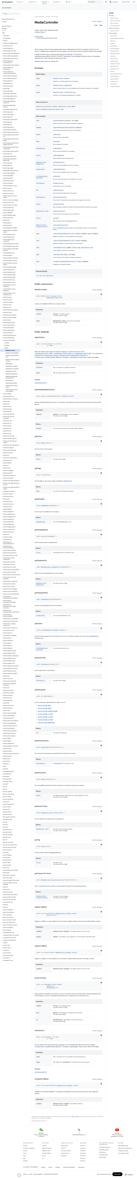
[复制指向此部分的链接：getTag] (41, 840)
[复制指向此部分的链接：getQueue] (43, 624)
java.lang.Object (39, 36)
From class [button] (45, 275)
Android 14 (83, 1153)
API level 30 (99, 840)
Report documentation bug (125, 1148)
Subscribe (117, 1174)
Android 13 (83, 1155)
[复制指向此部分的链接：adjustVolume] (46, 337)
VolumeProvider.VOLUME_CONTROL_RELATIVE (73, 355)
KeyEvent (72, 127)
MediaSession (68, 481)
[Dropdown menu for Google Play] (62, 2)
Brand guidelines (38, 1174)
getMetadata (57, 148)
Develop (44, 2)
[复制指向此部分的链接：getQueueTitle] (47, 658)
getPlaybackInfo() (41, 383)
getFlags (56, 141)
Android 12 (83, 1158)
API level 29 (99, 773)
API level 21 (99, 21)
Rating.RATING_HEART (44, 708)
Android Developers (39, 16)
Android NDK (102, 1157)
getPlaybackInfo (58, 162)
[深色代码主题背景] (101, 294)
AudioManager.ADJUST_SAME (82, 353)
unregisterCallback (59, 261)
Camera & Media (46, 1153)
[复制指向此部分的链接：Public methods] (50, 332)
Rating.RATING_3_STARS (45, 714)
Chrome (50, 1167)
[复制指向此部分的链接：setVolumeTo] (46, 1031)
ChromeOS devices (66, 1150)
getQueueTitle (57, 183)
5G (43, 1158)
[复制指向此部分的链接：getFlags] (42, 468)
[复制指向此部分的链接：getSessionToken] (49, 806)
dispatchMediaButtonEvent (61, 127)
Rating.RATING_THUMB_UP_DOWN (47, 711)
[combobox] (95, 1)
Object (43, 32)
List (37, 176)
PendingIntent (40, 197)
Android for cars (65, 1153)
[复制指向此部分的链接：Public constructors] (54, 284)
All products (81, 1167)
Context (49, 106)
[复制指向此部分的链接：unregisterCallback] (50, 1079)
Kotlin (95, 25)
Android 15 (83, 1150)
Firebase (58, 1167)
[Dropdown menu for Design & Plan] (38, 2)
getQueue (56, 176)
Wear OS (63, 1148)
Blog (69, 2)
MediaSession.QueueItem (51, 630)
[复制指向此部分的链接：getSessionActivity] (50, 741)
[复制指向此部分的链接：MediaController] (48, 290)
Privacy (44, 1155)
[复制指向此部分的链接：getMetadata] (46, 499)
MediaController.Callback (61, 78)
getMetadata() (94, 636)
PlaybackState (40, 169)
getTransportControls (60, 225)
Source (25, 1153)
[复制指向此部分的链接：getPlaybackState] (49, 593)
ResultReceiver (85, 247)
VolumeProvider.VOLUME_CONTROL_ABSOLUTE (48, 357)
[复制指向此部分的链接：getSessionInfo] (47, 773)
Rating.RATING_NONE (44, 705)
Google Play (56, 2)
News (24, 1155)
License (30, 1174)
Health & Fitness (46, 1150)
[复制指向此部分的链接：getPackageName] (49, 530)
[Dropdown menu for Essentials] (24, 2)
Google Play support (123, 1150)
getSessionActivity (59, 197)
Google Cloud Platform (69, 1167)
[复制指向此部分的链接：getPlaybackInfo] (48, 561)
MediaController (41, 106)
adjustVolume (57, 120)
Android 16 (83, 1148)
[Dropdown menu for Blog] (72, 2)
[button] (10, 28)
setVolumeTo (57, 254)
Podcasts (25, 1161)
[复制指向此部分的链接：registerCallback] (48, 907)
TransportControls (62, 228)
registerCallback (58, 233)
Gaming (44, 1145)
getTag (55, 218)
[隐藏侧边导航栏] (19, 1175)
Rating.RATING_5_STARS (45, 720)
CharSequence (40, 183)
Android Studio (126, 2)
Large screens (64, 1145)
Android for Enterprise (28, 1148)
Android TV (64, 1155)
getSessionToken (58, 211)
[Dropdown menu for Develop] (49, 2)
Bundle (38, 134)
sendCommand (57, 247)
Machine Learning (46, 1148)
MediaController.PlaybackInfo (62, 85)
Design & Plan (32, 2)
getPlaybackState (58, 169)
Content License (75, 1116)
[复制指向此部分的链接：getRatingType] (47, 690)
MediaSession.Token (41, 58)
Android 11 (82, 1161)
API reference (6, 8)
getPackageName (58, 155)
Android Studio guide (104, 1147)
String (38, 155)
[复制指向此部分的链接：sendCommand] (47, 978)
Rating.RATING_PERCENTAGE (46, 722)
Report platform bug (123, 1145)
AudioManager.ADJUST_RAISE (62, 353)
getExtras (56, 134)
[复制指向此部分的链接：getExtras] (43, 436)
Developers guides (103, 1149)
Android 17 (83, 1145)
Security (25, 1150)
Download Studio (103, 1155)
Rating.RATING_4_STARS (45, 717)
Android (25, 1145)
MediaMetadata (40, 148)
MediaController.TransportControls (64, 92)
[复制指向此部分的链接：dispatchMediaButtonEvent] (56, 390)
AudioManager (74, 357)
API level (4, 30)
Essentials (19, 2)
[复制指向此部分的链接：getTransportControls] (52, 874)
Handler (90, 233)
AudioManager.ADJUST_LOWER (43, 353)
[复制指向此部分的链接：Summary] (44, 68)
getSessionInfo (58, 204)
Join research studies (123, 1153)
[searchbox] (10, 13)
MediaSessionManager (66, 54)
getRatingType (57, 190)
